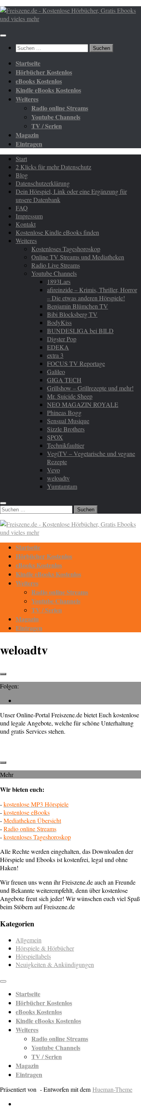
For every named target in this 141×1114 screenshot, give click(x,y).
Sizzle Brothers (66, 429)
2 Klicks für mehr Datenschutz (53, 167)
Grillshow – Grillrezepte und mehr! (90, 388)
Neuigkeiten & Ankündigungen (55, 964)
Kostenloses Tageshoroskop (65, 249)
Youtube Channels (54, 273)
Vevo (53, 470)
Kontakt (26, 224)
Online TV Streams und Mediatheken (77, 257)
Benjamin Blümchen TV (77, 306)
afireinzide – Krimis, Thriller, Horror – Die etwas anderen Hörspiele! (92, 294)
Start (21, 158)
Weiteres (26, 240)
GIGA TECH (64, 380)
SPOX (55, 437)
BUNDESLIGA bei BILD (80, 330)
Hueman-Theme (112, 1089)
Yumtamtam (62, 486)
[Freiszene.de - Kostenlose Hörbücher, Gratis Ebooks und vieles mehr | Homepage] (70, 18)
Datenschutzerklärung (43, 183)
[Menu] (3, 35)
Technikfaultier (65, 445)
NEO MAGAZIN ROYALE (82, 404)
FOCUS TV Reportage (76, 363)
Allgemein (29, 940)
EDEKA (58, 347)
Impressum (29, 216)
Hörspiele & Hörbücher (45, 948)
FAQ (22, 208)
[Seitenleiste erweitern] (3, 674)
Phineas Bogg (64, 412)
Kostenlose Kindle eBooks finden (57, 232)
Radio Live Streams (55, 265)
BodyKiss (59, 322)
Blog (22, 175)
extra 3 (55, 355)
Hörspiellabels (33, 956)
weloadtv (58, 478)
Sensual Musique (68, 421)
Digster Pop (61, 339)
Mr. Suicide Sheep (69, 396)
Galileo (56, 371)
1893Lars (58, 281)
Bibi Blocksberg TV (72, 314)
